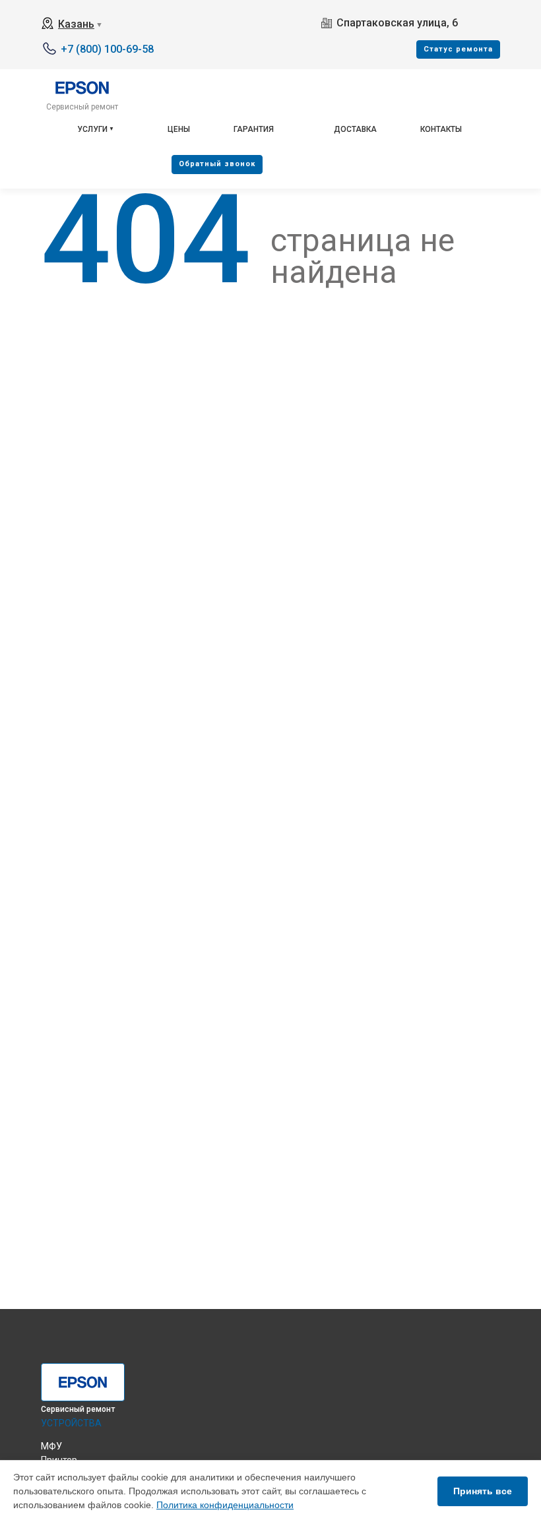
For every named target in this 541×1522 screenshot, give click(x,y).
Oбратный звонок (217, 164)
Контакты (441, 129)
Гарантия (254, 129)
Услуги (92, 129)
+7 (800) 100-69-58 (107, 49)
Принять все (482, 1491)
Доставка (355, 129)
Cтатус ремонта (458, 49)
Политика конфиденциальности (225, 1505)
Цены (179, 129)
